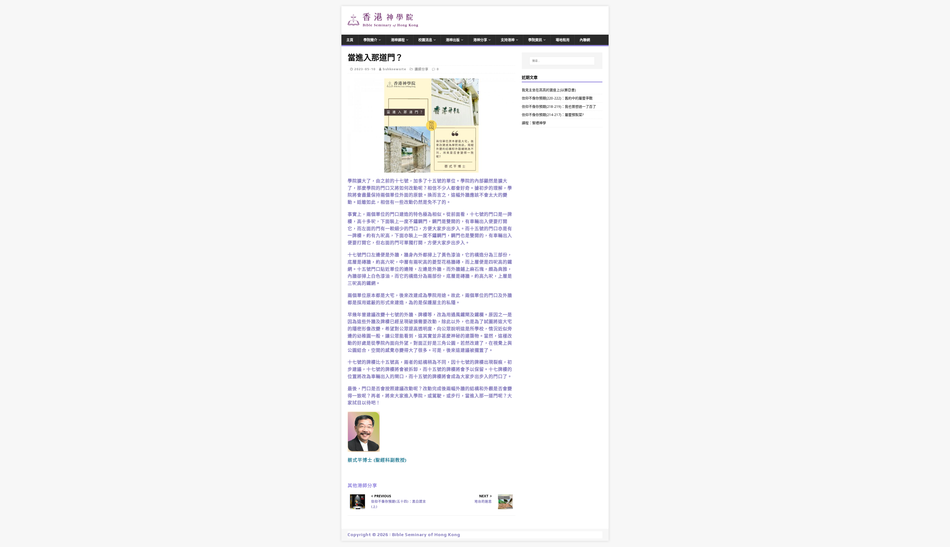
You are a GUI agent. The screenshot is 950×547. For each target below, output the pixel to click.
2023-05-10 (365, 69)
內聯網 (585, 39)
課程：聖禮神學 (534, 122)
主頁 (349, 39)
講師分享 (421, 69)
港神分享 (480, 39)
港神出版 (453, 39)
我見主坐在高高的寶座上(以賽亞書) (549, 90)
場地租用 (563, 39)
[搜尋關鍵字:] (562, 61)
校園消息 (425, 39)
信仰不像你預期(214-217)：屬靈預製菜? (553, 114)
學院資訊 (535, 39)
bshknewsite (394, 69)
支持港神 (508, 39)
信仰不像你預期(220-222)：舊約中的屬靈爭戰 (557, 98)
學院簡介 (370, 39)
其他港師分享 (362, 485)
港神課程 (398, 39)
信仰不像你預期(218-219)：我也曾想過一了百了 (559, 106)
